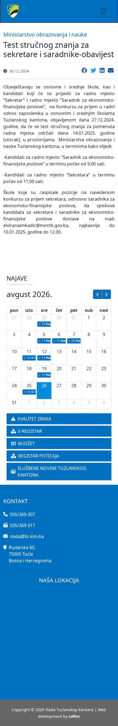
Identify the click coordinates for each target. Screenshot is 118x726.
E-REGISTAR (30, 431)
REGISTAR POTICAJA (38, 456)
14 (73, 351)
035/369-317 (22, 525)
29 (44, 318)
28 (29, 318)
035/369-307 (22, 514)
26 (44, 386)
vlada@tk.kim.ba (27, 536)
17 (14, 368)
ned (104, 310)
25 (29, 386)
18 (29, 368)
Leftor (74, 716)
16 (103, 351)
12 (44, 351)
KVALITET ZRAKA (34, 419)
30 (59, 318)
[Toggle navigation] (103, 11)
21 (73, 368)
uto (29, 310)
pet (73, 310)
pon (14, 310)
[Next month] (106, 294)
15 (88, 351)
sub (89, 310)
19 (44, 368)
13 (59, 351)
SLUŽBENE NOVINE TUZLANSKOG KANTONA (52, 471)
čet (59, 310)
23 (103, 368)
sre (44, 310)
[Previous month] (97, 294)
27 (14, 318)
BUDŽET (26, 443)
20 (59, 368)
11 (29, 351)
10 (14, 351)
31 (73, 318)
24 (14, 386)
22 (88, 368)
